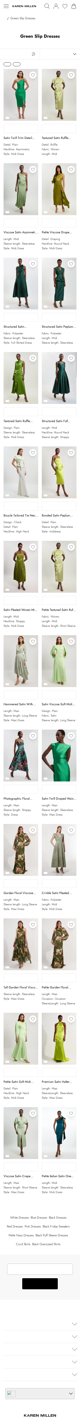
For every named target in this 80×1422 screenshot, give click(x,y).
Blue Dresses (39, 1217)
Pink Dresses (33, 1226)
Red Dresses (15, 1226)
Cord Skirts (23, 1244)
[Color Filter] (16, 64)
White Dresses (19, 1217)
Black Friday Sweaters (56, 1226)
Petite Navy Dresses (21, 1235)
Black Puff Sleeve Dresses (52, 1235)
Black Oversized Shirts (46, 1244)
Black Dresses (57, 1217)
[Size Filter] (7, 64)
